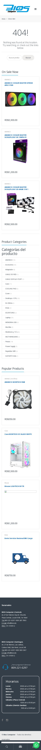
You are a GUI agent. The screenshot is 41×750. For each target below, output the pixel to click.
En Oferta (8, 303)
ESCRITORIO (10, 313)
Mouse (7, 483)
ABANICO (8, 80)
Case (7, 284)
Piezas (7, 341)
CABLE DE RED (10, 274)
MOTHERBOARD (11, 337)
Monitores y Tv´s (11, 332)
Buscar (28, 58)
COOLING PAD (10, 289)
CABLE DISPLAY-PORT (13, 279)
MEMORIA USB (10, 322)
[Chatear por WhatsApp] (36, 745)
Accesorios (9, 265)
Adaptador (9, 269)
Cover (7, 293)
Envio (7, 308)
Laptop (7, 317)
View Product (34, 119)
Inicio (3, 19)
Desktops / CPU (11, 298)
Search (7, 746)
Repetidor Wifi (10, 351)
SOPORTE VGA (10, 356)
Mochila (8, 327)
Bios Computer (9, 735)
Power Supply (10, 346)
